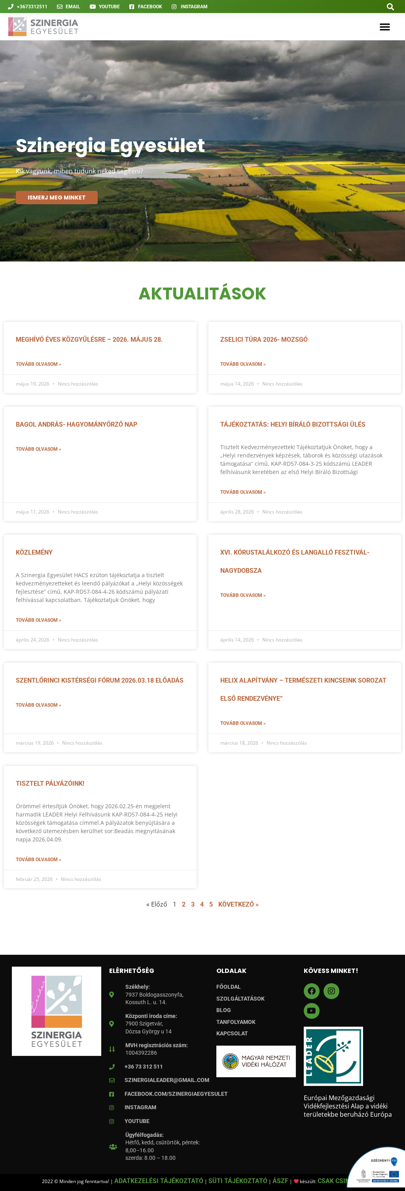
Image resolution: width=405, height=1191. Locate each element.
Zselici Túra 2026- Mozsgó (264, 339)
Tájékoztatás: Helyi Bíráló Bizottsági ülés (292, 424)
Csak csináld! (340, 1181)
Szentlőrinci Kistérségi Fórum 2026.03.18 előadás (100, 680)
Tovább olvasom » (38, 364)
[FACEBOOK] (312, 991)
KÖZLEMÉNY (34, 552)
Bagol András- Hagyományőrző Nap (76, 424)
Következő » (238, 904)
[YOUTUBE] (312, 1011)
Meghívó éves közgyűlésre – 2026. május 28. (89, 339)
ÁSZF (280, 1181)
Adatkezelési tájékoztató (158, 1181)
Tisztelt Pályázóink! (50, 783)
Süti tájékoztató (237, 1181)
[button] (390, 6)
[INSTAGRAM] (331, 991)
